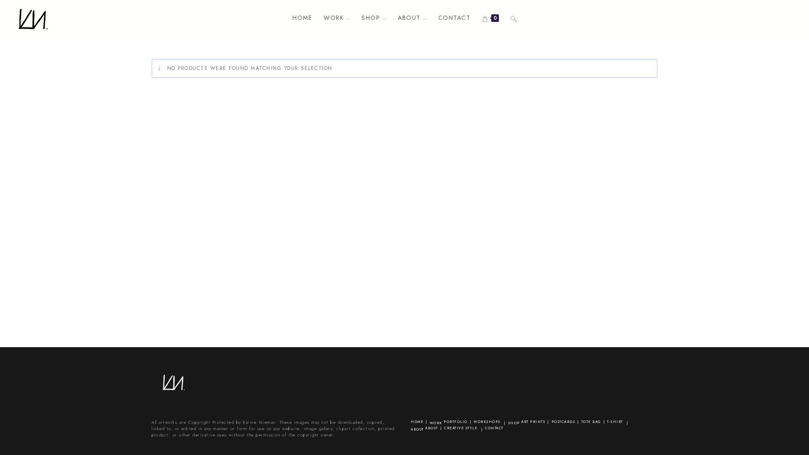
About (417, 429)
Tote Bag (591, 421)
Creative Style (460, 428)
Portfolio (456, 421)
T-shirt (615, 421)
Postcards (564, 421)
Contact (494, 428)
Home (417, 421)
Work (436, 423)
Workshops (487, 421)
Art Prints (533, 421)
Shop (514, 423)
